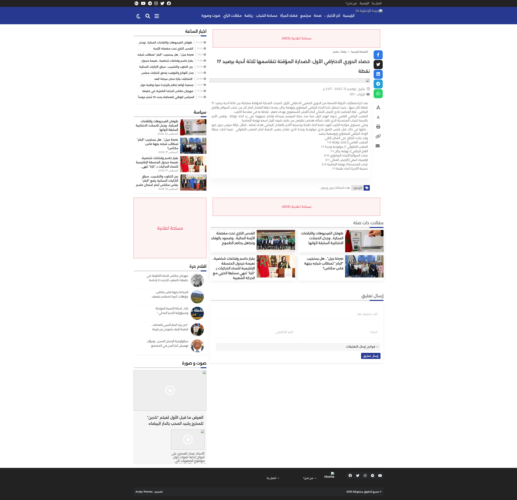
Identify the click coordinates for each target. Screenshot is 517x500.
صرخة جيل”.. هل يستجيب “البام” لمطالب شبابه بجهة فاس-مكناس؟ (323, 263)
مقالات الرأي (232, 16)
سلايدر (336, 52)
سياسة (200, 112)
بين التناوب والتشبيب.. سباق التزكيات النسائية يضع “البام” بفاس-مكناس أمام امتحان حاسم (157, 181)
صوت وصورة (210, 16)
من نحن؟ (351, 3)
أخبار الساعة (195, 31)
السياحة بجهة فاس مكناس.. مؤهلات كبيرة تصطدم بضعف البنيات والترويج (170, 296)
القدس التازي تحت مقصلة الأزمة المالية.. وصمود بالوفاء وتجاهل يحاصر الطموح (233, 238)
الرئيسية (364, 3)
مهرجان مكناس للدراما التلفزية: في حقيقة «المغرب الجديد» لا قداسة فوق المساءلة (167, 280)
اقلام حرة (197, 266)
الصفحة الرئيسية (359, 52)
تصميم (158, 491)
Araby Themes (144, 491)
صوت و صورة (194, 363)
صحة (318, 16)
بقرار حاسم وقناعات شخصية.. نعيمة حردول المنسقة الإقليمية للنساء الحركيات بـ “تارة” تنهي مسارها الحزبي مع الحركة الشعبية (233, 268)
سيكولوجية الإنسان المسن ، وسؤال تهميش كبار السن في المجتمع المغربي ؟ (167, 345)
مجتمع (305, 16)
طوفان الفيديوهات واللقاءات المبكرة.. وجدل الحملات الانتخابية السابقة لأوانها (322, 238)
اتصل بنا (376, 3)
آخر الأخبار (333, 16)
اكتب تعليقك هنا (367, 314)
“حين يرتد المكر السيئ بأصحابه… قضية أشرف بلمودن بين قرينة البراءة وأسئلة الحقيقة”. (169, 329)
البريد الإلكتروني (284, 331)
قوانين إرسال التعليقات (360, 346)
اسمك (373, 331)
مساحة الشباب (266, 16)
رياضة (248, 16)
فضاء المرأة (288, 16)
